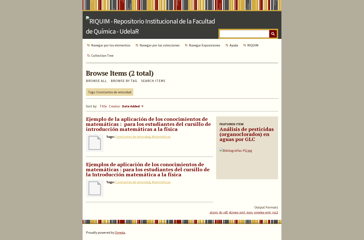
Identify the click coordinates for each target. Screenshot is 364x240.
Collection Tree (102, 55)
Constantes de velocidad (132, 137)
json (249, 212)
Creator (114, 106)
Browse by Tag (124, 81)
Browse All (96, 81)
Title (103, 106)
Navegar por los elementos (110, 45)
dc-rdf (223, 212)
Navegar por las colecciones (160, 45)
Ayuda (234, 45)
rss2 (275, 212)
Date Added (131, 106)
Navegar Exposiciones (204, 45)
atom (214, 212)
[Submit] (273, 34)
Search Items (153, 81)
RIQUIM (252, 45)
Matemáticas (161, 137)
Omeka (120, 232)
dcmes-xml (237, 212)
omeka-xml (262, 212)
